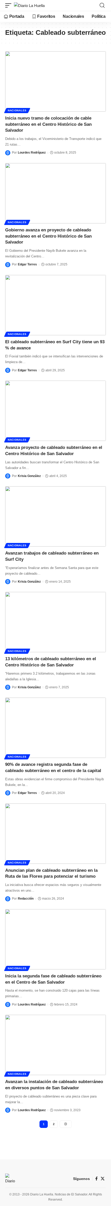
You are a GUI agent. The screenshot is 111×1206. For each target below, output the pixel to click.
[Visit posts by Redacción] (7, 898)
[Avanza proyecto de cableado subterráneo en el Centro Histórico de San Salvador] (55, 411)
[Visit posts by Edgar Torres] (7, 264)
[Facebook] (96, 1178)
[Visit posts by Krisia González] (7, 476)
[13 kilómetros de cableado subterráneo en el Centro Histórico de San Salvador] (55, 622)
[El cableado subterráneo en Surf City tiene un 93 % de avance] (55, 305)
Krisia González (29, 476)
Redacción (26, 898)
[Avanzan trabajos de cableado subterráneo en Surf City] (55, 516)
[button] (9, 5)
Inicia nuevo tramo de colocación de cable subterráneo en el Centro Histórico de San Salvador (48, 124)
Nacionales (17, 110)
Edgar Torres (27, 264)
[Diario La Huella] (29, 5)
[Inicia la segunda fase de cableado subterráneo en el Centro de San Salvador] (55, 939)
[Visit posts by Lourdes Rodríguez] (7, 152)
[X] (102, 1178)
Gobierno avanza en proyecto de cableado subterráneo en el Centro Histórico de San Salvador (48, 236)
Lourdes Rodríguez (32, 152)
